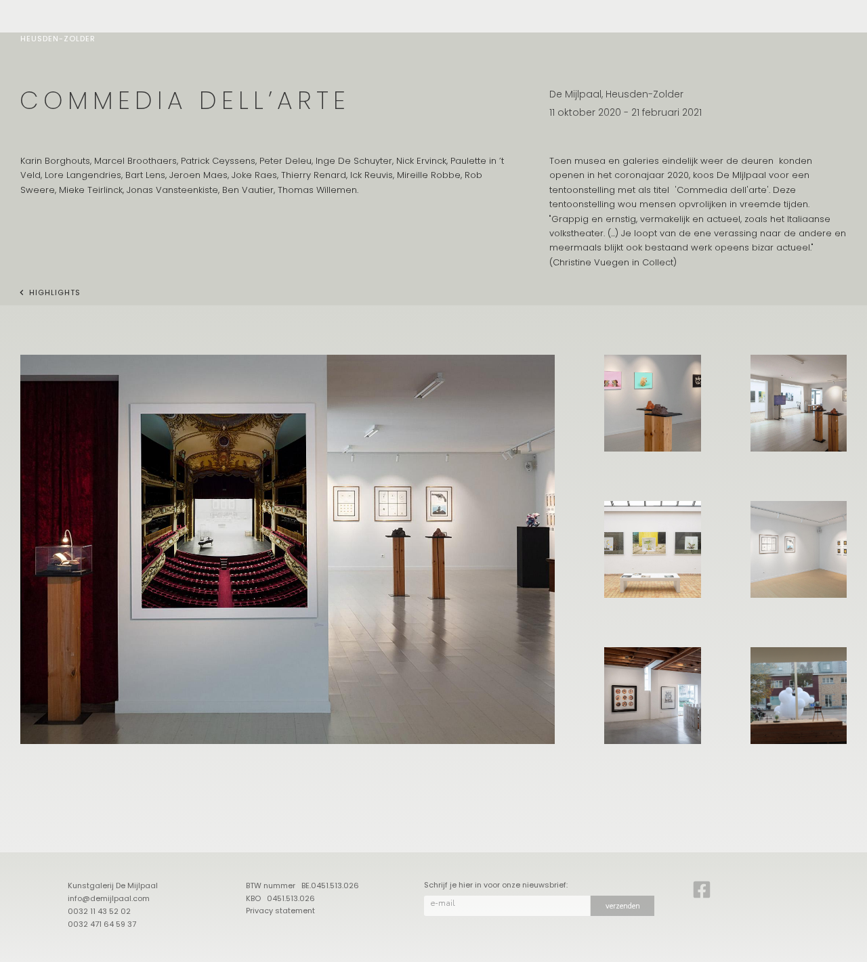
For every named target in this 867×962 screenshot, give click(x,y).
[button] (287, 549)
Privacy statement (280, 910)
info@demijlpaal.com (109, 898)
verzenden (623, 906)
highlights (55, 292)
